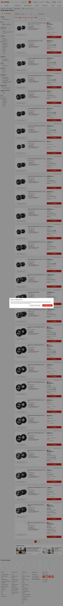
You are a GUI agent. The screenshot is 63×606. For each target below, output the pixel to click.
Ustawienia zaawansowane (35, 305)
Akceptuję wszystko (47, 305)
